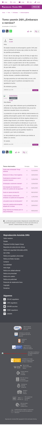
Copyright (6, 285)
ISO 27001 (6, 252)
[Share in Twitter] (7, 31)
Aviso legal (6, 267)
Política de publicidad (10, 279)
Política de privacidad (10, 273)
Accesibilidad (7, 264)
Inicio (3, 12)
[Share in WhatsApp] (10, 31)
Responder (35, 90)
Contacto (6, 261)
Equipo (5, 241)
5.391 (14, 2)
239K (5, 2)
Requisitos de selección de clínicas (14, 247)
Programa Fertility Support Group (13, 244)
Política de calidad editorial (11, 270)
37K (30, 2)
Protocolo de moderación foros (12, 282)
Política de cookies (9, 276)
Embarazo (15, 12)
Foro (9, 12)
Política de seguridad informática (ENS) (15, 250)
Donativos (6, 288)
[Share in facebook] (3, 31)
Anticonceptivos (24, 12)
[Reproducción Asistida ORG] (12, 7)
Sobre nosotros (8, 238)
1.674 (38, 2)
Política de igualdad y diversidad (13, 255)
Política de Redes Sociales (11, 258)
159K (22, 2)
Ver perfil (11, 41)
